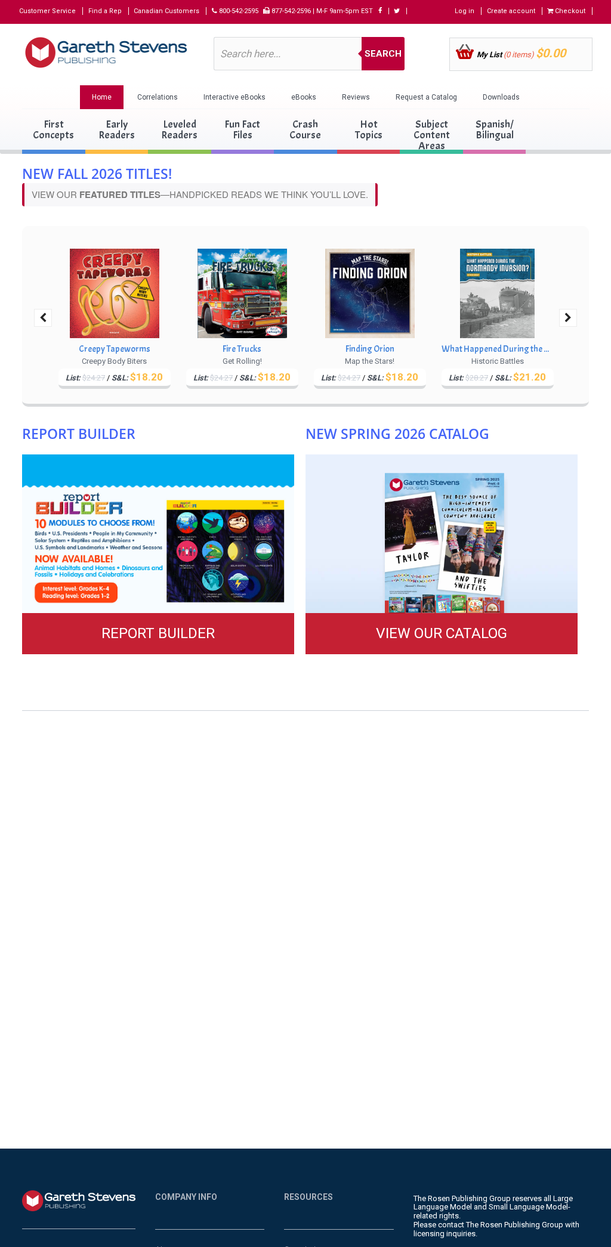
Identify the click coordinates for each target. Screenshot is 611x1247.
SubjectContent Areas (431, 135)
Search (383, 53)
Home (102, 97)
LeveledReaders (179, 129)
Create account (511, 11)
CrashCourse (305, 129)
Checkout (569, 11)
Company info (186, 1197)
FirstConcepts (53, 129)
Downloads (501, 97)
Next (568, 318)
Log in (464, 11)
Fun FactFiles (242, 129)
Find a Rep (105, 11)
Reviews (356, 97)
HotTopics (368, 129)
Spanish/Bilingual (495, 129)
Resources (308, 1197)
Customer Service (47, 11)
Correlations (157, 97)
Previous (43, 318)
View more (158, 554)
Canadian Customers (166, 11)
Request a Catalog (426, 97)
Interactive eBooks (234, 97)
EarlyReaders (116, 129)
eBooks (303, 97)
